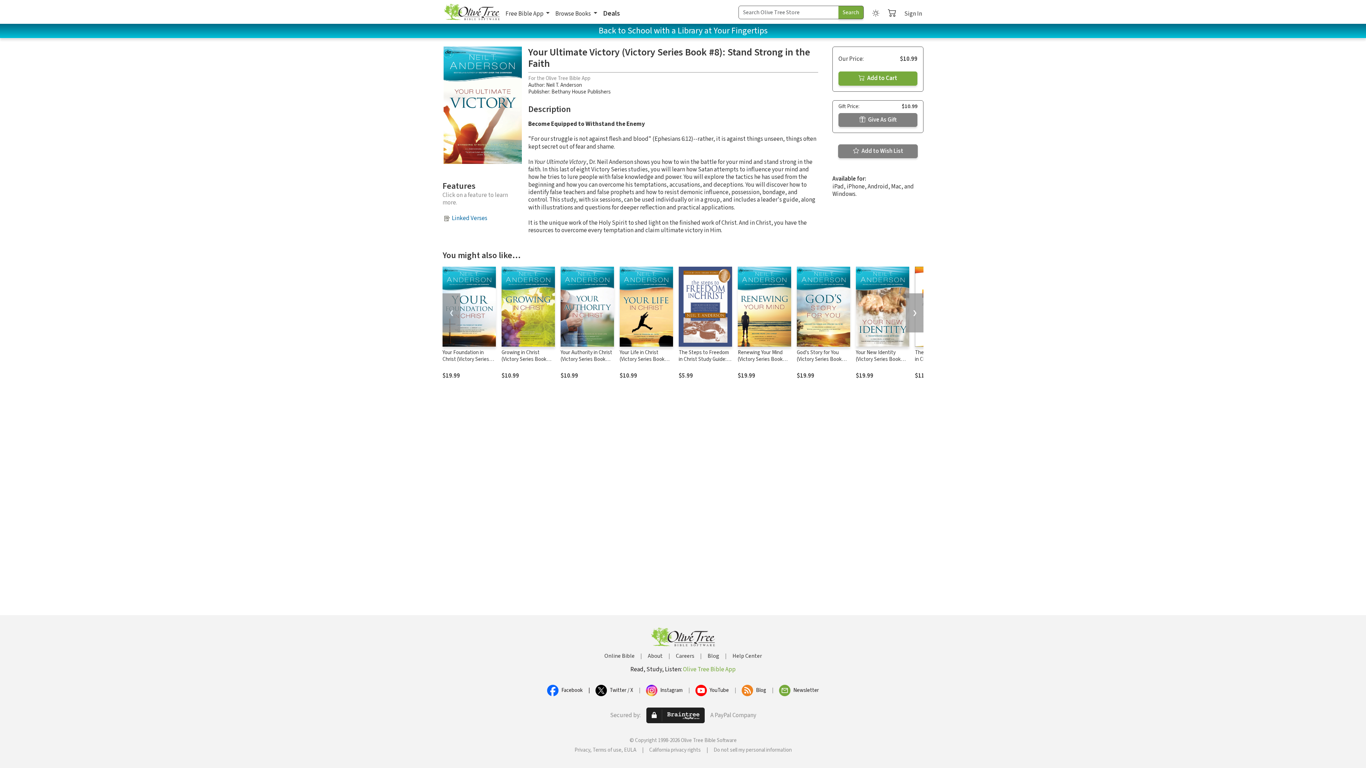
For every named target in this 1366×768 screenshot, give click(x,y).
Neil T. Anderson (564, 85)
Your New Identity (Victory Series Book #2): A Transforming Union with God (878, 363)
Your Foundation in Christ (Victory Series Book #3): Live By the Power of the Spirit (466, 363)
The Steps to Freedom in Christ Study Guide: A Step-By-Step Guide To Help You (705, 363)
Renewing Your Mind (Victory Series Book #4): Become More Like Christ (763, 363)
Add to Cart (881, 78)
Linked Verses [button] (469, 218)
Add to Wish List (882, 151)
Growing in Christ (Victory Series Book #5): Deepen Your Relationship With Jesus (528, 363)
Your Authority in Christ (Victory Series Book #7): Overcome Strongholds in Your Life (587, 363)
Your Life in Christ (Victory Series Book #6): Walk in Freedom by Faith (646, 363)
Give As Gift (882, 120)
